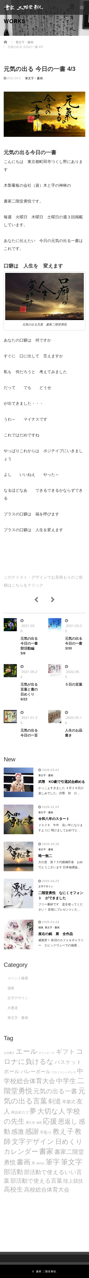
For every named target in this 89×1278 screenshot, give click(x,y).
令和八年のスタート (53, 819)
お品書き (9, 1052)
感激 (17, 1131)
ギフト (65, 1051)
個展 (40, 927)
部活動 (13, 1172)
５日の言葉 (73, 684)
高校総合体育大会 (46, 1189)
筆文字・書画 (34, 78)
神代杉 (40, 1163)
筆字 (52, 1162)
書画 (23, 1162)
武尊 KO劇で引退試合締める (61, 782)
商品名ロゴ (19, 1112)
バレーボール (35, 1071)
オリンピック (47, 1052)
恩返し (68, 1121)
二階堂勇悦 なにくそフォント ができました (60, 895)
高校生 (13, 1189)
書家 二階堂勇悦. (46, 1271)
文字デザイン (45, 886)
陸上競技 (73, 1181)
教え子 (63, 1131)
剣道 (54, 1101)
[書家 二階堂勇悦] (23, 7)
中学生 (66, 1081)
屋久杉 (30, 1122)
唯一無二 (45, 856)
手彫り (46, 1132)
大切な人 (51, 1111)
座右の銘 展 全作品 (55, 934)
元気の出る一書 (55, 1091)
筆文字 (71, 1162)
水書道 (12, 1008)
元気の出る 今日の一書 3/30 (73, 643)
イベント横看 (17, 978)
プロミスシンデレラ (63, 1072)
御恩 (39, 1122)
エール (27, 1051)
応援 (50, 1121)
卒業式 (68, 1101)
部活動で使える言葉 (36, 1180)
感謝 (32, 1131)
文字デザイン (33, 1141)
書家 (46, 1151)
